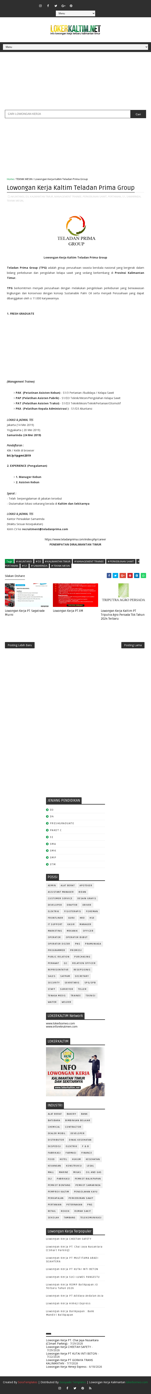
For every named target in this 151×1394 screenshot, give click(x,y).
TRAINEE (76, 995)
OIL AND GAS (94, 1172)
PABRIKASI (63, 1178)
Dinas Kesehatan (80, 1139)
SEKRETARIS (72, 982)
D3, (27, 196)
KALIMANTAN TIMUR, (42, 196)
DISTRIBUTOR (56, 1139)
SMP (53, 857)
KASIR (71, 924)
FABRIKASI (54, 1152)
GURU (71, 917)
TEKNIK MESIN (24, 179)
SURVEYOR (66, 989)
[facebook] (48, 6)
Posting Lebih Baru (20, 645)
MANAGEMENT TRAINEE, (68, 196)
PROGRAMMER (56, 950)
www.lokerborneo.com (60, 1023)
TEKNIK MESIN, (15, 200)
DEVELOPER (55, 904)
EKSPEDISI (54, 1146)
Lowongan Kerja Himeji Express (68, 1303)
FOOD (51, 1159)
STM (53, 864)
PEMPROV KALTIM (58, 1191)
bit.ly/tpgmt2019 (19, 455)
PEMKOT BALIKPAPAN (88, 1178)
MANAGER (85, 924)
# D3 (38, 561)
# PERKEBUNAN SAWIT (121, 561)
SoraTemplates (27, 1382)
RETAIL (52, 1211)
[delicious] (109, 4)
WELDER (66, 1002)
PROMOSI (76, 950)
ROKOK (65, 1211)
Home (10, 179)
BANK (84, 1114)
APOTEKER (86, 885)
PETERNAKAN (74, 1204)
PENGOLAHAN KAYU (86, 1191)
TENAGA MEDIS (57, 995)
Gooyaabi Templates (72, 1382)
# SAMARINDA (39, 565)
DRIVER (87, 904)
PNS (77, 943)
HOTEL (63, 1159)
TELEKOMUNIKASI (91, 1217)
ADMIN (52, 885)
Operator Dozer (59, 943)
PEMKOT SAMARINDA (88, 1185)
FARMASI (71, 1152)
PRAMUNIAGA (93, 943)
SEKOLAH (53, 1217)
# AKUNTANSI (24, 561)
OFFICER (88, 930)
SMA (53, 844)
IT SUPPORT (55, 924)
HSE (92, 917)
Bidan (82, 892)
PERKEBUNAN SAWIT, (95, 196)
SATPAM (65, 976)
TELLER (82, 989)
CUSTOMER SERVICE (60, 898)
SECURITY (54, 982)
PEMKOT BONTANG (59, 1185)
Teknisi (91, 995)
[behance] (102, 4)
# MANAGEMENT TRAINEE (89, 561)
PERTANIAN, (115, 196)
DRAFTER (72, 904)
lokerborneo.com (137, 1382)
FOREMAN (92, 911)
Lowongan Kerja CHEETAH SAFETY (69, 1239)
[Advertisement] (75, 82)
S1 (51, 837)
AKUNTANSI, (18, 196)
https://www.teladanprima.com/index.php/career (75, 539)
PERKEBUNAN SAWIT (81, 1198)
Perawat (53, 963)
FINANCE (86, 1152)
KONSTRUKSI (74, 1165)
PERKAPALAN (56, 1198)
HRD (82, 917)
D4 (52, 816)
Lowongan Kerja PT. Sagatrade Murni (25, 613)
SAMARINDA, (133, 196)
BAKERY (71, 1114)
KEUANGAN (54, 1165)
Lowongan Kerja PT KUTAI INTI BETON (72, 1269)
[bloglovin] (79, 4)
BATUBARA (54, 1120)
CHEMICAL (54, 1126)
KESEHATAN (93, 1159)
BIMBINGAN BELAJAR (77, 1120)
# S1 (24, 565)
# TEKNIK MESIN (60, 565)
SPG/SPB (90, 982)
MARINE (63, 1172)
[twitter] (56, 6)
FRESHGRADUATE (62, 823)
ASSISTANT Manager (61, 892)
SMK (53, 850)
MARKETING (55, 930)
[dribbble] (86, 4)
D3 (52, 809)
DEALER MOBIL (57, 1133)
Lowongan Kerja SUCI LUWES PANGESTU (73, 1277)
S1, (124, 196)
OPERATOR (54, 937)
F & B (85, 1146)
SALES (52, 976)
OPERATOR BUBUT (77, 937)
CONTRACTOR (73, 1126)
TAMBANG (70, 1217)
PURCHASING (82, 956)
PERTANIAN (55, 1204)
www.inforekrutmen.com (61, 1026)
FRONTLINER (55, 917)
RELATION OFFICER (84, 963)
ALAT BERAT (68, 885)
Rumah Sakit (83, 1211)
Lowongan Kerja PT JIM (68, 611)
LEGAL (90, 1165)
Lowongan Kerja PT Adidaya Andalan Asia (75, 1295)
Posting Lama (133, 645)
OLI (50, 1178)
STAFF (51, 989)
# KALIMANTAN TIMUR (57, 561)
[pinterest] (71, 6)
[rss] (94, 4)
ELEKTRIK (53, 911)
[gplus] (63, 6)
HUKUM (76, 1159)
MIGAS (77, 1172)
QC (65, 963)
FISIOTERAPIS (72, 911)
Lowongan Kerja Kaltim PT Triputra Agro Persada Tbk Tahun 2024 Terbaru (123, 615)
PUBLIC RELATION (59, 956)
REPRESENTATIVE (58, 969)
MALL (51, 1172)
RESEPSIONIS (82, 969)
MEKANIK (72, 930)
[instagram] (40, 6)
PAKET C (56, 830)
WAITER (52, 1002)
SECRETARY (82, 976)
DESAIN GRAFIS (86, 898)
